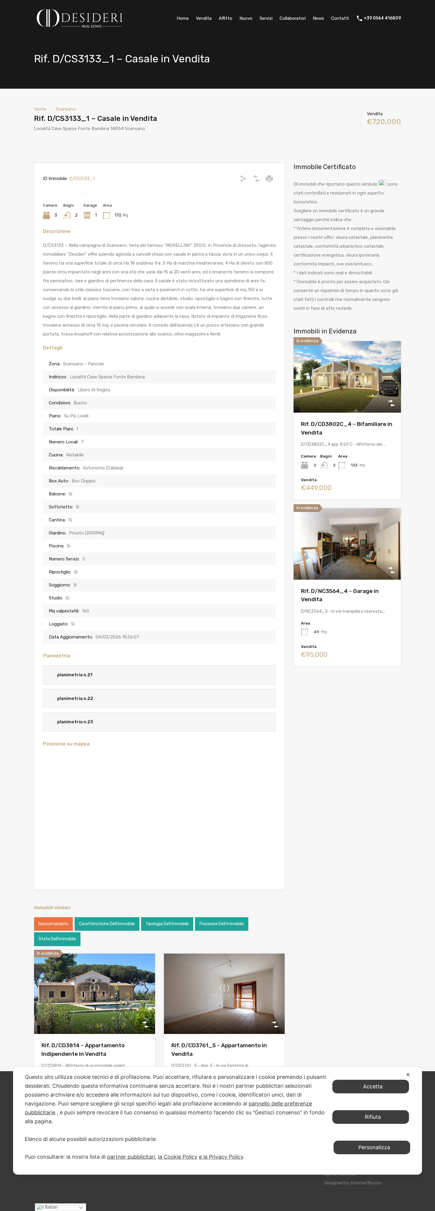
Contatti (340, 18)
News (318, 18)
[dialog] (217, 1121)
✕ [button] (408, 1074)
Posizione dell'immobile (221, 923)
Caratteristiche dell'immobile (107, 923)
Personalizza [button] (374, 1147)
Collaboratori (293, 18)
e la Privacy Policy (221, 1157)
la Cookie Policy (177, 1157)
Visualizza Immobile (94, 1017)
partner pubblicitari (131, 1157)
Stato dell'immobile (57, 938)
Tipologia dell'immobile (167, 923)
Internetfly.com (366, 1183)
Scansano (66, 109)
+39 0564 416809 (382, 18)
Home (183, 18)
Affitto (225, 18)
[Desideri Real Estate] (79, 28)
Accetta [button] (373, 1086)
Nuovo (245, 18)
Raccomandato (53, 923)
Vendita (204, 18)
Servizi (266, 18)
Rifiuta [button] (373, 1117)
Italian (51, 1207)
